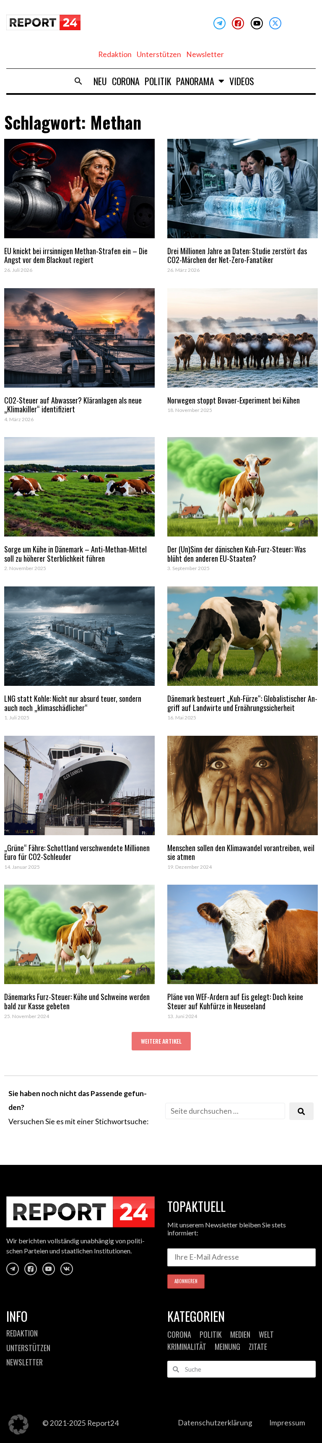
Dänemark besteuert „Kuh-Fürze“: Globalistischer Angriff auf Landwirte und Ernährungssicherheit (242, 703)
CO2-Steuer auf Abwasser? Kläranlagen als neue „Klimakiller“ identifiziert (73, 405)
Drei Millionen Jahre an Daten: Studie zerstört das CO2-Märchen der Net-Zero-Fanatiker (237, 255)
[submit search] (301, 1111)
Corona (126, 81)
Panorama (195, 81)
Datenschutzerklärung (215, 1422)
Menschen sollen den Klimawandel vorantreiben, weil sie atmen (240, 852)
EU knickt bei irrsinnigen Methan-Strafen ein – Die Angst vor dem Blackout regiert (76, 255)
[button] (78, 81)
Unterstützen (159, 54)
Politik (158, 81)
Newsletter (205, 54)
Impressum (287, 1422)
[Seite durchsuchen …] (225, 1111)
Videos (241, 81)
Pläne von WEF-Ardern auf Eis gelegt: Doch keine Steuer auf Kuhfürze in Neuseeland (235, 1001)
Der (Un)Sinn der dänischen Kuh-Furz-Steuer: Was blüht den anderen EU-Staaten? (236, 554)
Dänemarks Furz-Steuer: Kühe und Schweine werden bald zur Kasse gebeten (77, 1001)
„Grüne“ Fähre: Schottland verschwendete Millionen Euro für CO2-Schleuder (77, 852)
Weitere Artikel (161, 1041)
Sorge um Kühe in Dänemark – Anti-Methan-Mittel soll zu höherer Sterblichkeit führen (75, 554)
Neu (100, 81)
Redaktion (115, 54)
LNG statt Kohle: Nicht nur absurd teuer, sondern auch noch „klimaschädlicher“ (72, 703)
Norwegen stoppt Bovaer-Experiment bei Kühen (233, 400)
